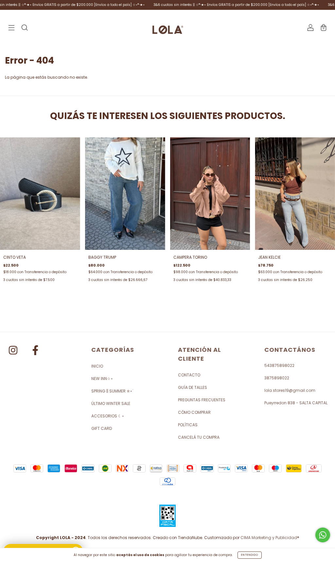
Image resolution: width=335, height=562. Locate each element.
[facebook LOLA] (35, 351)
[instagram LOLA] (13, 351)
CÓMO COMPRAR (194, 412)
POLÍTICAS (188, 425)
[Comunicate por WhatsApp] (322, 535)
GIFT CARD (101, 428)
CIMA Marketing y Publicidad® (269, 537)
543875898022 (279, 365)
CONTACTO (189, 375)
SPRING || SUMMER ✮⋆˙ (112, 391)
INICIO (97, 366)
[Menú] (11, 28)
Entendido (249, 555)
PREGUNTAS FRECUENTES (201, 400)
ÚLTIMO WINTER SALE (110, 403)
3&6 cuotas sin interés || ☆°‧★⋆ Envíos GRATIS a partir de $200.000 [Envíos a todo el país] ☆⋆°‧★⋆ (221, 4)
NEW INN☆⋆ (102, 378)
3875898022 (276, 378)
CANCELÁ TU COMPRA (199, 437)
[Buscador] (24, 28)
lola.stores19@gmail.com (289, 390)
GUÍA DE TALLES (192, 387)
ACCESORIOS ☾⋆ (107, 416)
